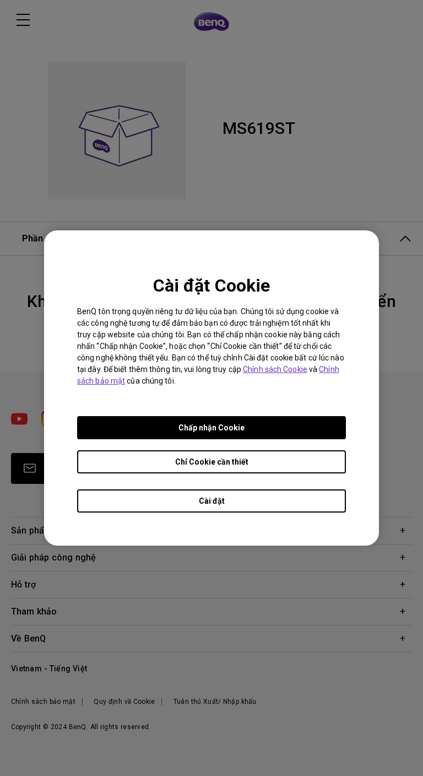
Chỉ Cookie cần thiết (211, 461)
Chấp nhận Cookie (211, 427)
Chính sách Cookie (275, 369)
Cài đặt (212, 501)
